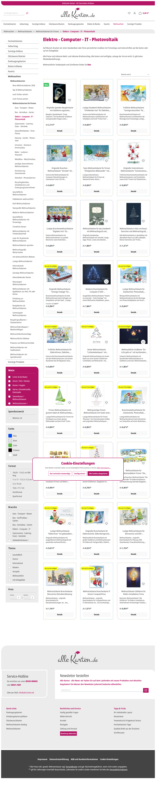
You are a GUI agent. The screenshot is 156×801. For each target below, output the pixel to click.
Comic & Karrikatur (20, 376)
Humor (15, 558)
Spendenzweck (16, 411)
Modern (16, 567)
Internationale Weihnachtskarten (19, 267)
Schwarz (16, 450)
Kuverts (11, 71)
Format (12, 466)
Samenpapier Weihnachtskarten (19, 314)
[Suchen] (27, 13)
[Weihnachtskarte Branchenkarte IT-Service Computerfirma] (97, 576)
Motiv (11, 370)
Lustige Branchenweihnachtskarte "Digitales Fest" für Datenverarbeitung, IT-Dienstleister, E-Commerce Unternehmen (59, 230)
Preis (10, 589)
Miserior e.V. (17, 418)
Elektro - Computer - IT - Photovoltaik (24, 117)
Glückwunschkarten (16, 56)
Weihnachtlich (18, 575)
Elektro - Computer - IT (21, 529)
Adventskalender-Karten (22, 277)
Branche (12, 507)
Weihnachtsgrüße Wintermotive (19, 251)
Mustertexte (118, 716)
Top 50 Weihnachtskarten (22, 90)
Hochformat (17, 492)
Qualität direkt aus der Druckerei (126, 728)
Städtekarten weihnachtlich (23, 199)
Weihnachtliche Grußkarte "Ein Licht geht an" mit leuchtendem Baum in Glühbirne (133, 351)
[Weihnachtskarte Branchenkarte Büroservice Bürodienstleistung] (60, 576)
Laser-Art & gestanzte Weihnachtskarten (21, 239)
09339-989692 (32, 681)
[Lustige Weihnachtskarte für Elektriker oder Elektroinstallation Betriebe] (60, 455)
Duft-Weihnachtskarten (21, 203)
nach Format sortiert (20, 98)
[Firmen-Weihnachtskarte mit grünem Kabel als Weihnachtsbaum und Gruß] (60, 395)
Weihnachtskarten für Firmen (24, 103)
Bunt (15, 440)
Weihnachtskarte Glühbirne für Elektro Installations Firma (133, 592)
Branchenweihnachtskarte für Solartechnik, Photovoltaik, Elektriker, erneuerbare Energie (133, 412)
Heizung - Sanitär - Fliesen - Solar (25, 139)
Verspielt (16, 571)
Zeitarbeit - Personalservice (25, 177)
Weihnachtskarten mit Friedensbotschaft (21, 232)
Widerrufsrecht (66, 716)
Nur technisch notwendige (60, 473)
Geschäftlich (17, 554)
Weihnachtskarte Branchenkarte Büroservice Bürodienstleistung (59, 592)
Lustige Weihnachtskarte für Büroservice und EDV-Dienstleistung (134, 532)
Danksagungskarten (17, 61)
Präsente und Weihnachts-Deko (22, 343)
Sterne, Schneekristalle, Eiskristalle (22, 390)
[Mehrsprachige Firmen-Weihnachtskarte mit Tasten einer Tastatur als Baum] (97, 395)
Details (59, 131)
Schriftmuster (119, 732)
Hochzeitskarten (15, 41)
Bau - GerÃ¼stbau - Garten (20, 519)
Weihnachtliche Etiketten (19, 338)
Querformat (17, 496)
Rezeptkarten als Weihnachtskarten (19, 306)
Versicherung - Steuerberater (20, 172)
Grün (15, 445)
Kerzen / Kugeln (19, 385)
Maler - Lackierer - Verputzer (22, 153)
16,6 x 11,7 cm (18, 487)
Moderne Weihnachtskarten (23, 212)
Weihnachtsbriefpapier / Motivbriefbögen (19, 328)
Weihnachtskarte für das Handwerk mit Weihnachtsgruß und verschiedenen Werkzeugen (96, 230)
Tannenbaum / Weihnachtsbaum (19, 397)
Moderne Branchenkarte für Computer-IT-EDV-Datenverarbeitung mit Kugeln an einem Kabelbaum (97, 291)
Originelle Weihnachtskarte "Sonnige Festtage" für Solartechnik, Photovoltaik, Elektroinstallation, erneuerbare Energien (59, 291)
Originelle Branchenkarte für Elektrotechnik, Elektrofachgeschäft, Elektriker (97, 532)
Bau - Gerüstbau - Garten (24, 112)
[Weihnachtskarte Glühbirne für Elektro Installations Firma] (134, 576)
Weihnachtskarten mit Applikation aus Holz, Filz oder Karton (24, 291)
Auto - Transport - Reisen (24, 107)
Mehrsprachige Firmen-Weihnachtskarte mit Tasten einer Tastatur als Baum (97, 412)
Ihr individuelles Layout (123, 712)
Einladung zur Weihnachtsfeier (19, 299)
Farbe (11, 428)
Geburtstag (13, 46)
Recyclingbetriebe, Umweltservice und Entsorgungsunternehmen (25, 185)
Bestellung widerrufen (68, 733)
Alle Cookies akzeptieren (98, 473)
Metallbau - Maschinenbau (25, 159)
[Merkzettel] (129, 13)
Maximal (28, 596)
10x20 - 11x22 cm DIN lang (21, 474)
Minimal (14, 596)
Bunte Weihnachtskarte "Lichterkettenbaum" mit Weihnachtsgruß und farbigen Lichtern (96, 351)
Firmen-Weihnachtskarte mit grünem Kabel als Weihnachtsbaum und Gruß (60, 412)
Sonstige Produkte (16, 361)
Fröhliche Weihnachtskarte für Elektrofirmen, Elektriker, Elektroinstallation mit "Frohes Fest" (60, 351)
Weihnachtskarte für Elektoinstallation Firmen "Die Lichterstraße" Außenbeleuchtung (133, 472)
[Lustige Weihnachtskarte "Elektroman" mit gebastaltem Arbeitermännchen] (60, 516)
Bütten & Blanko (15, 66)
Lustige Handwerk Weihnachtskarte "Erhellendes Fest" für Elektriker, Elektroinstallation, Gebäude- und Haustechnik (97, 109)
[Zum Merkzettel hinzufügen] (69, 100)
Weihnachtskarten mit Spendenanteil (18, 355)
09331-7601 (16, 684)
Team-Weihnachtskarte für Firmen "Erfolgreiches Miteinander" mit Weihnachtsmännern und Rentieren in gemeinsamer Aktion (97, 170)
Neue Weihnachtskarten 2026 (24, 85)
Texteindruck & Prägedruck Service (127, 720)
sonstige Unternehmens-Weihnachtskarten (24, 165)
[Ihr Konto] (134, 13)
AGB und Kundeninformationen (84, 759)
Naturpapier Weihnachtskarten (19, 283)
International (18, 563)
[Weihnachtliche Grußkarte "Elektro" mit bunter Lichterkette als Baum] (97, 455)
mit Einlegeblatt (19, 579)
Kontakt (63, 720)
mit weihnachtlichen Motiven (24, 256)
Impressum (42, 759)
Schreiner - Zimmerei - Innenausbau (23, 146)
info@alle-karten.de (26, 692)
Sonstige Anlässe (15, 51)
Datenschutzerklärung (59, 759)
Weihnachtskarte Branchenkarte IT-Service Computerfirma (96, 592)
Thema (11, 548)
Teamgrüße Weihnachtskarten (24, 208)
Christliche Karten (19, 226)
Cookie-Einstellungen (109, 759)
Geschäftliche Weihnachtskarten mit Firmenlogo (21, 219)
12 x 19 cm (17, 483)
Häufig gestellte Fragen (69, 712)
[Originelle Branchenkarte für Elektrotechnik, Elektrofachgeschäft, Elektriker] (97, 516)
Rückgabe (64, 724)
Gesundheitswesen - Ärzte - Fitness (25, 132)
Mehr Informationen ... (104, 468)
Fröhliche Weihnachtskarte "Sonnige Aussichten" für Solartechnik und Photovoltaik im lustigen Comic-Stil (133, 109)
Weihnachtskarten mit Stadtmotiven (18, 348)
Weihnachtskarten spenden (23, 245)
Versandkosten (71, 766)
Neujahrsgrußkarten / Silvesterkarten (18, 321)
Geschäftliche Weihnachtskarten (19, 193)
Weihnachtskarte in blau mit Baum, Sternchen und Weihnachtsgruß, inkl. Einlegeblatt (133, 230)
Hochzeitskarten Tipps (122, 724)
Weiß (15, 455)
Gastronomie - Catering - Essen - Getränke (24, 125)
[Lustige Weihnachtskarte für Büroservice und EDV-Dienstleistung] (134, 516)
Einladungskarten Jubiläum (16, 716)
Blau (15, 435)
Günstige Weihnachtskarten (23, 272)
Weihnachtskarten (17, 81)
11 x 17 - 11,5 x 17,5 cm (22, 479)
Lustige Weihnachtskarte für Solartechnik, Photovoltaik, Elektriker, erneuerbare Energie (133, 291)
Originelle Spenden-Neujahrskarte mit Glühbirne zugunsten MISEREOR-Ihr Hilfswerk (59, 109)
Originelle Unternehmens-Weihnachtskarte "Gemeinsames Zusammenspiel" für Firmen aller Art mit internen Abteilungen (134, 170)
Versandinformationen (118, 769)
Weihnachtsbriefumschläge (20, 334)
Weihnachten (14, 76)
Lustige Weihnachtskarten (22, 261)
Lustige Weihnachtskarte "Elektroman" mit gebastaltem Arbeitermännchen (60, 532)
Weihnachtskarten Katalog (16, 724)
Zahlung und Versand (68, 728)
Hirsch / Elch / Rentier (21, 381)
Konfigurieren (79, 473)
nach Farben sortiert (20, 94)
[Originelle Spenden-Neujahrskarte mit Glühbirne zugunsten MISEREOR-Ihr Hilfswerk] (60, 93)
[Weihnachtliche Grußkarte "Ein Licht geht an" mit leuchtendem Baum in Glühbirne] (134, 334)
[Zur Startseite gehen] (78, 13)
